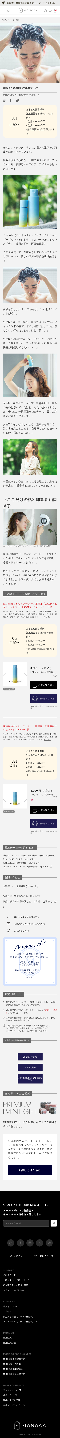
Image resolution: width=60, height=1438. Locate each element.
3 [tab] (12, 681)
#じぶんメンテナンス (12, 866)
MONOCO (7, 1337)
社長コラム (8, 1395)
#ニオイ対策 (8, 859)
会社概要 (7, 1311)
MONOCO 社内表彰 (12, 1363)
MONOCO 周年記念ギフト (15, 1358)
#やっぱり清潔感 (30, 866)
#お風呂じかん (22, 859)
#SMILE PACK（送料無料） (15, 863)
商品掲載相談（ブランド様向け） (18, 1316)
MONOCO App (9, 1342)
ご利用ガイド (9, 1275)
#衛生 (23, 855)
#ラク (32, 859)
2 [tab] (11, 681)
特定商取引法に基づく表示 (15, 1285)
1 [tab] (9, 681)
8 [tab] (20, 681)
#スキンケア (34, 863)
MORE (47, 617)
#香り (41, 855)
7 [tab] (19, 681)
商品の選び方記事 (11, 1400)
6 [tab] (17, 681)
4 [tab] (14, 681)
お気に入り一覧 (46, 1256)
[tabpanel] (30, 53)
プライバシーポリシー (13, 1290)
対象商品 (30, 113)
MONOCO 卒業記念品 (13, 1368)
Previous (4, 55)
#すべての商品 (46, 866)
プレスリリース (10, 1390)
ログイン (18, 1256)
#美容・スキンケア (11, 855)
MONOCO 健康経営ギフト (15, 1373)
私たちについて (10, 1306)
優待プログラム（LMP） (14, 1405)
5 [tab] (15, 681)
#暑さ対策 (32, 855)
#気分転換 (50, 855)
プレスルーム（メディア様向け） (18, 1321)
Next (55, 55)
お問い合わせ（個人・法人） (16, 1280)
